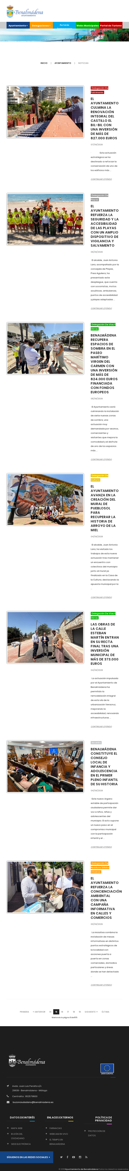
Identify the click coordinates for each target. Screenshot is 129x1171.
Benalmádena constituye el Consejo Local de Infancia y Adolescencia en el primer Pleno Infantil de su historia (104, 766)
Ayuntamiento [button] (17, 25)
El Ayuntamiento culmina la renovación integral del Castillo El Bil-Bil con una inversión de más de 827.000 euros (105, 118)
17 (68, 1011)
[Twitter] (61, 1157)
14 (50, 1011)
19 (80, 1011)
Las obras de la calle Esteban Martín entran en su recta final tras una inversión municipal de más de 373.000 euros (105, 644)
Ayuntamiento (63, 63)
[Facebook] (67, 1157)
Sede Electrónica (21, 1144)
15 (56, 1011)
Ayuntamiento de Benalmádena (81, 1169)
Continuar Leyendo (101, 179)
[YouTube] (73, 1157)
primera (24, 1011)
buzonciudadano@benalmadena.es (33, 1102)
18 (74, 1011)
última (105, 1011)
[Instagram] (80, 1157)
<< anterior (39, 1011)
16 (62, 1011)
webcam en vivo (59, 1134)
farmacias (56, 1128)
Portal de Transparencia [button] (64, 26)
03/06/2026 (97, 924)
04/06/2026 (97, 536)
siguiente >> (91, 1011)
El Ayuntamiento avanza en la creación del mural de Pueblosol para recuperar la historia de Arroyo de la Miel (105, 508)
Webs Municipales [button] (88, 25)
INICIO (43, 63)
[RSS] (86, 1157)
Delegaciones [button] (40, 25)
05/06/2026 (97, 251)
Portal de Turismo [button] (111, 25)
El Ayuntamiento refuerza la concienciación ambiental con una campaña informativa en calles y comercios (106, 898)
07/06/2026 (97, 144)
